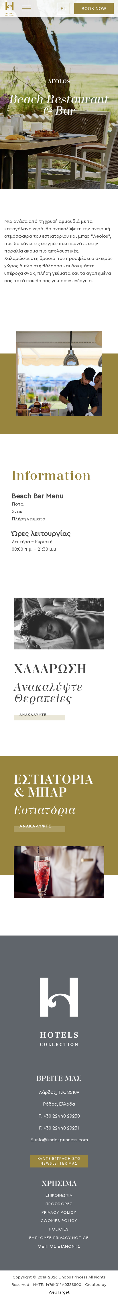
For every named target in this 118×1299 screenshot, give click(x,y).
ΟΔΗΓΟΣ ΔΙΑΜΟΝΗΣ (59, 1247)
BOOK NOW (94, 8)
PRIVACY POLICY (59, 1213)
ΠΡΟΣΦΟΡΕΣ (59, 1204)
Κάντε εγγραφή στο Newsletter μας (59, 1161)
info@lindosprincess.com (61, 1140)
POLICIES (58, 1229)
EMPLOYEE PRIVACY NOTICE (58, 1238)
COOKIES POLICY (59, 1221)
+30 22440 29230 (62, 1116)
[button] (59, 373)
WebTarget (59, 1292)
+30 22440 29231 (61, 1128)
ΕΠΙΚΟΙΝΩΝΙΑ (59, 1195)
